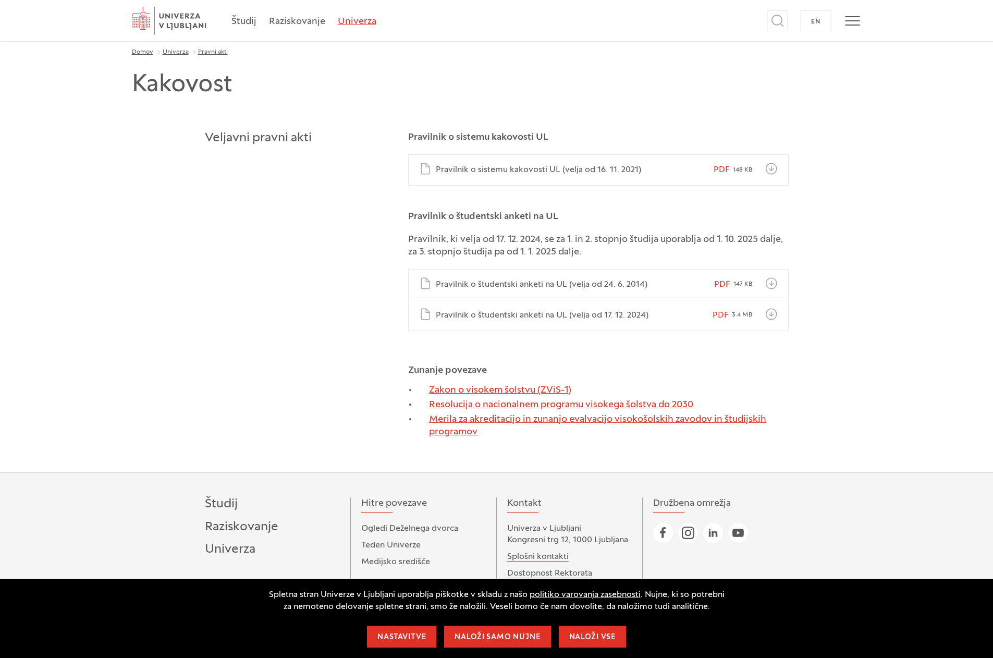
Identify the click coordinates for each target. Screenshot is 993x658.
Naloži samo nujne (497, 637)
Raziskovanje (297, 21)
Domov (142, 52)
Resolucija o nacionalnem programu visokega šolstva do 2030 (561, 404)
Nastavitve (401, 637)
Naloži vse (592, 637)
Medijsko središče (395, 562)
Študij (243, 21)
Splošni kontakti (538, 557)
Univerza (357, 21)
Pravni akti (213, 52)
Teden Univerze (391, 545)
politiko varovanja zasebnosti (585, 595)
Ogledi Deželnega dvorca (409, 529)
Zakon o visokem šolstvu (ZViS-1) (500, 390)
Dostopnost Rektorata (549, 573)
